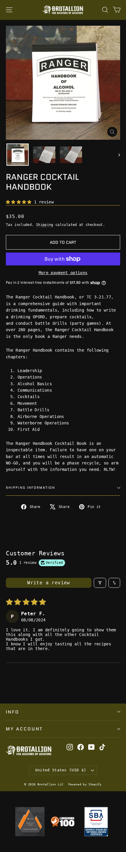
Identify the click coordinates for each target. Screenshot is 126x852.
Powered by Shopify (85, 784)
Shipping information (30, 487)
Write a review (48, 582)
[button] (20, 202)
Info (12, 712)
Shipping (44, 225)
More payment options (63, 272)
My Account (24, 729)
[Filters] (100, 583)
